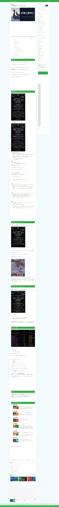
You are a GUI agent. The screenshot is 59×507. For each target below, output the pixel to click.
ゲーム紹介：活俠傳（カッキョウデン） (43, 67)
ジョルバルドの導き (17, 48)
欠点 (15, 44)
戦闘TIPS (40, 50)
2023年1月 (39, 114)
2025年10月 (39, 91)
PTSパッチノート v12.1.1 (15, 468)
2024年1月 (39, 106)
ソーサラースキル (41, 28)
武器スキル (40, 57)
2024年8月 (39, 101)
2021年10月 (39, 124)
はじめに (16, 41)
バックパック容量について (42, 38)
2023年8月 (39, 109)
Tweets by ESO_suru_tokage (41, 9)
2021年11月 (39, 123)
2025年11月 (39, 90)
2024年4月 (39, 104)
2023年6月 (39, 110)
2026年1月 (39, 89)
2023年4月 (39, 112)
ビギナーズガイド (41, 41)
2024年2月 (39, 105)
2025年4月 (39, 95)
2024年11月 (39, 99)
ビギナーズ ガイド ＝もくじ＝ (42, 72)
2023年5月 (39, 111)
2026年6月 (39, 85)
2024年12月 (39, 98)
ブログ (40, 43)
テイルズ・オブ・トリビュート (42, 32)
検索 (38, 4)
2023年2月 (39, 113)
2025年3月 (39, 96)
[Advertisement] (23, 28)
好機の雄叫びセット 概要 (18, 42)
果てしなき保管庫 (41, 55)
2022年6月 (39, 118)
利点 (15, 43)
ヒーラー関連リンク (17, 55)
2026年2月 (39, 88)
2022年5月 (39, 119)
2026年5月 (39, 86)
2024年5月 (39, 103)
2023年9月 (39, 108)
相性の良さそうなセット (18, 47)
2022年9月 (39, 116)
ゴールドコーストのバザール (42, 23)
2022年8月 (39, 117)
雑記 (11, 4)
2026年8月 (39, 84)
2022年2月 (39, 121)
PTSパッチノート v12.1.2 (15, 466)
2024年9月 (39, 100)
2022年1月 (39, 122)
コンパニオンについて (41, 25)
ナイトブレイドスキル (41, 36)
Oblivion (40, 13)
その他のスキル (41, 30)
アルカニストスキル (41, 16)
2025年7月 (39, 93)
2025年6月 (39, 94)
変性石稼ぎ (40, 48)
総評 (15, 45)
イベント (40, 18)
